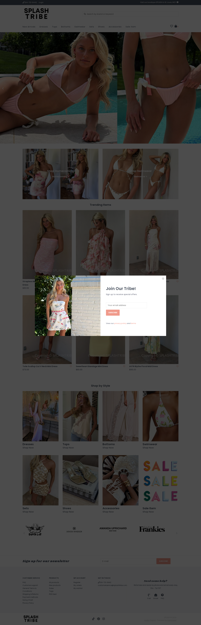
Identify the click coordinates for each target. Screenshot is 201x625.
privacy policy (120, 323)
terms (133, 323)
